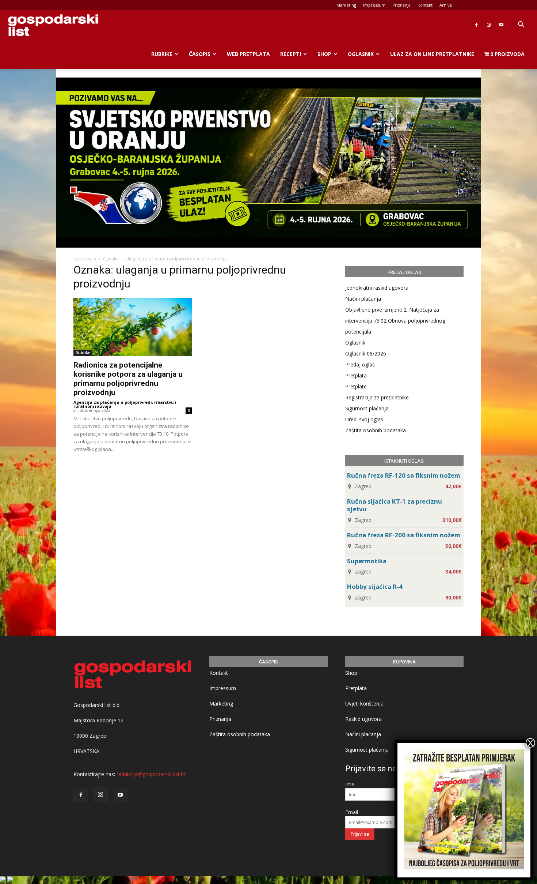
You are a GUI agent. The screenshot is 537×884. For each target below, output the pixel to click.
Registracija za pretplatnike (377, 397)
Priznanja (401, 5)
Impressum (374, 5)
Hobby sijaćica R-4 (375, 586)
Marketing (346, 5)
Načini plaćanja (363, 298)
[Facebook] (476, 25)
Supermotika (366, 561)
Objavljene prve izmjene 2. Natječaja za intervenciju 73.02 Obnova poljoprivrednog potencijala (395, 320)
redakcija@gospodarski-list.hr (151, 774)
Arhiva (445, 5)
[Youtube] (501, 25)
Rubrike (161, 53)
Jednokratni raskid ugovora (376, 287)
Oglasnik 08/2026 (365, 353)
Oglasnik (361, 53)
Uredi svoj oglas (364, 419)
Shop (324, 53)
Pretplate (356, 386)
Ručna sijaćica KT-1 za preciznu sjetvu (394, 505)
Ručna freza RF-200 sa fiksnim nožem (403, 535)
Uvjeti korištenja (364, 703)
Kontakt (425, 5)
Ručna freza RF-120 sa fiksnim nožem (403, 475)
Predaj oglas (360, 364)
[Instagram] (488, 25)
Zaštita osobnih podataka (375, 430)
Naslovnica (84, 259)
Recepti (290, 53)
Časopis (199, 53)
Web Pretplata (248, 53)
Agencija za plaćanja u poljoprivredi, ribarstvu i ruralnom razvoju (124, 404)
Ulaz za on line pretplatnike (432, 53)
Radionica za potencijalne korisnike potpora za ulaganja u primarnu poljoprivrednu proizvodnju (128, 379)
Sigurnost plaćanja (367, 408)
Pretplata (356, 375)
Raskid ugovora (363, 718)
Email (351, 812)
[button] (521, 25)
